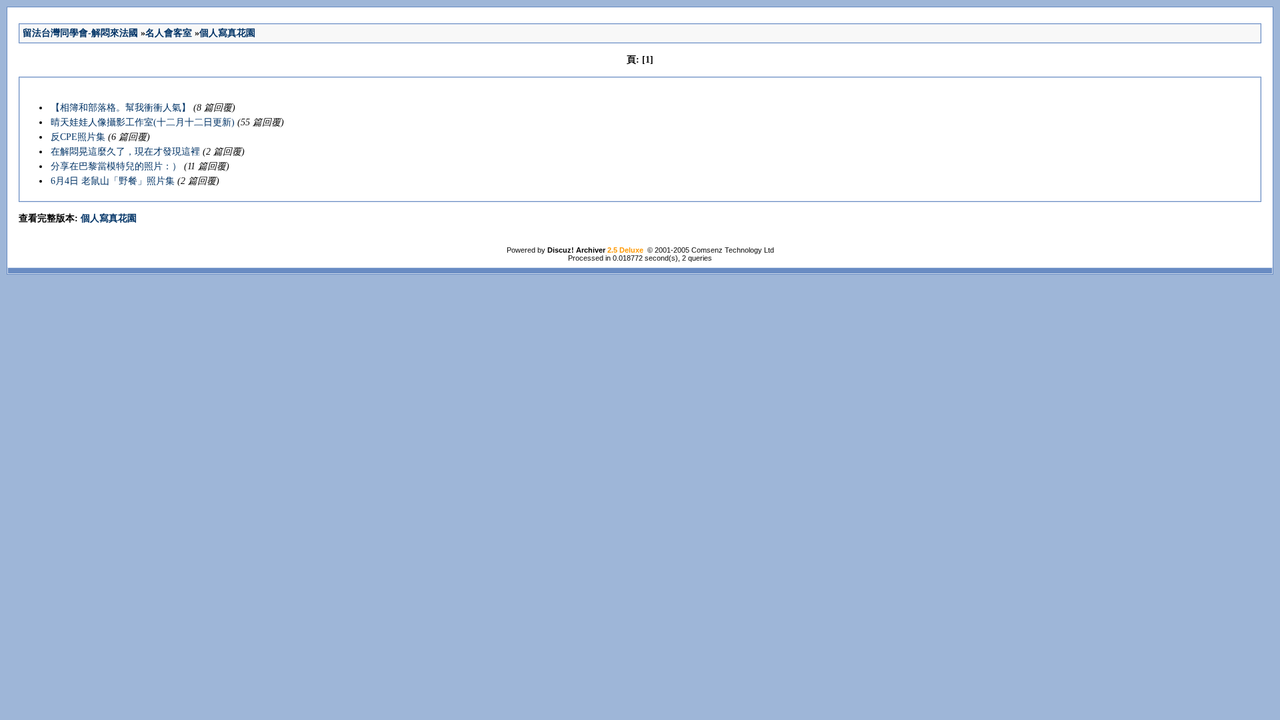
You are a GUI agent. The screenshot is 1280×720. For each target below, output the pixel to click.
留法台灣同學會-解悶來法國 (80, 33)
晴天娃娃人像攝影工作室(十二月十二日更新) (143, 122)
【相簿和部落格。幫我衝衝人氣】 (121, 108)
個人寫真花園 (227, 33)
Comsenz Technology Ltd (732, 250)
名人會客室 (168, 33)
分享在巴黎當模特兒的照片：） (116, 166)
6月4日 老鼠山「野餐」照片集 (113, 181)
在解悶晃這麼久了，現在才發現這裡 (125, 152)
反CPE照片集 (78, 137)
